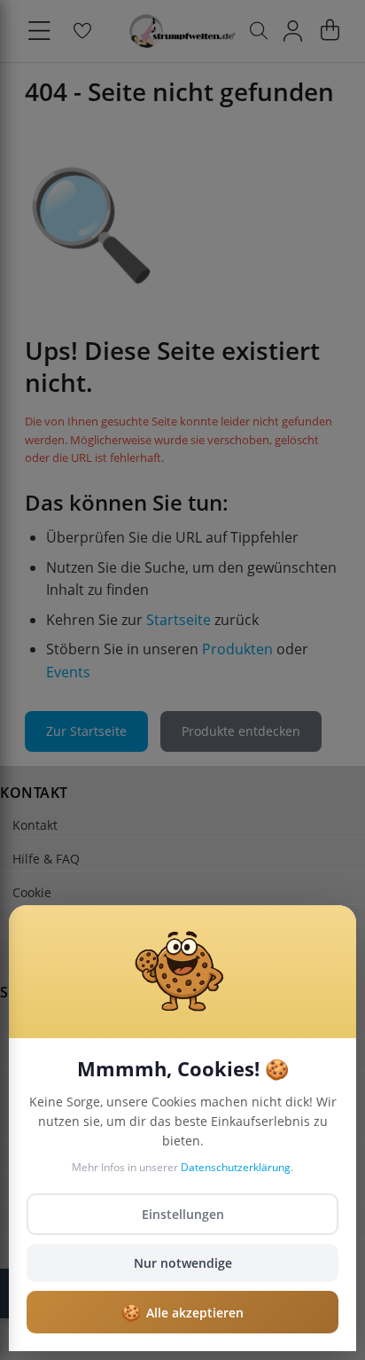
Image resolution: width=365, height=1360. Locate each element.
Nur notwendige (183, 1262)
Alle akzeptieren (182, 1312)
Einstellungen (183, 1214)
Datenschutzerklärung (236, 1167)
